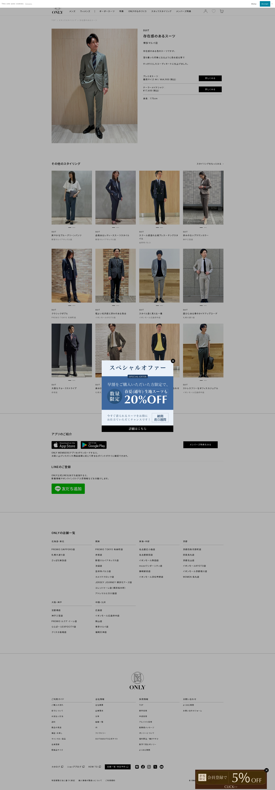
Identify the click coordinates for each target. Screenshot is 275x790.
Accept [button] (265, 4)
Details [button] (28, 4)
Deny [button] (254, 4)
